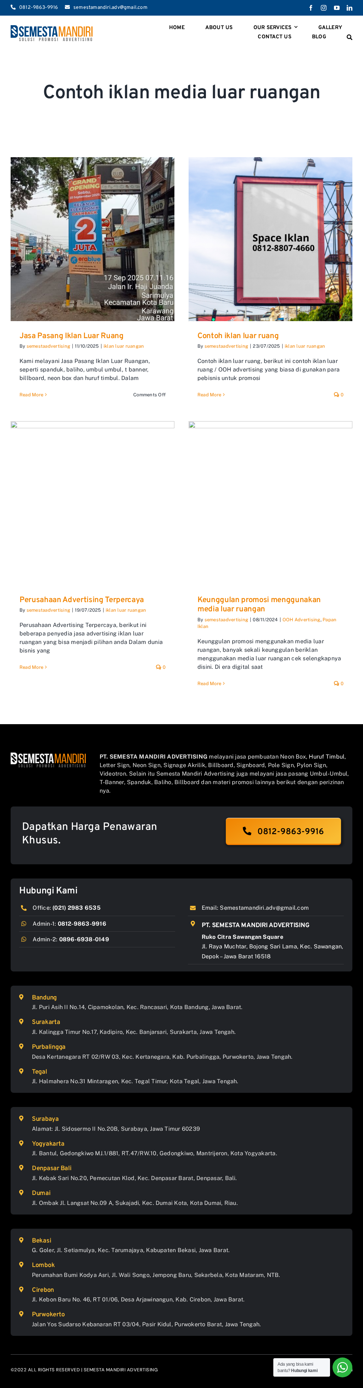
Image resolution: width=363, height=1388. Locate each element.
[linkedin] (349, 8)
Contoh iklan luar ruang (238, 336)
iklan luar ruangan (124, 346)
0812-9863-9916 (82, 923)
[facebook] (311, 8)
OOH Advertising (301, 619)
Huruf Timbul (327, 756)
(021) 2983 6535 (76, 907)
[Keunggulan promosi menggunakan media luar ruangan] (270, 503)
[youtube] (337, 8)
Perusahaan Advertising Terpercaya (81, 600)
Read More (31, 394)
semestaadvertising (48, 346)
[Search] (349, 37)
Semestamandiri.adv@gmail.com (264, 907)
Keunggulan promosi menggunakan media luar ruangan (259, 604)
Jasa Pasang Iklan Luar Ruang (71, 336)
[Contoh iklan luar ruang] (270, 239)
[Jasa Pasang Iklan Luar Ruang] (92, 239)
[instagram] (323, 8)
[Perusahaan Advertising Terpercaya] (92, 503)
